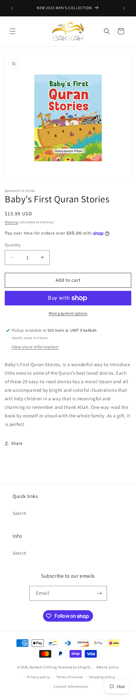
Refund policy (107, 667)
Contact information (71, 686)
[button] (13, 31)
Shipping (11, 222)
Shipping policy (102, 677)
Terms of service (69, 677)
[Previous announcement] (12, 8)
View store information (35, 347)
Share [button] (17, 443)
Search (20, 513)
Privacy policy (38, 677)
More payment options (68, 313)
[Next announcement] (124, 8)
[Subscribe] (100, 593)
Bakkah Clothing (43, 667)
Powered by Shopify (74, 667)
